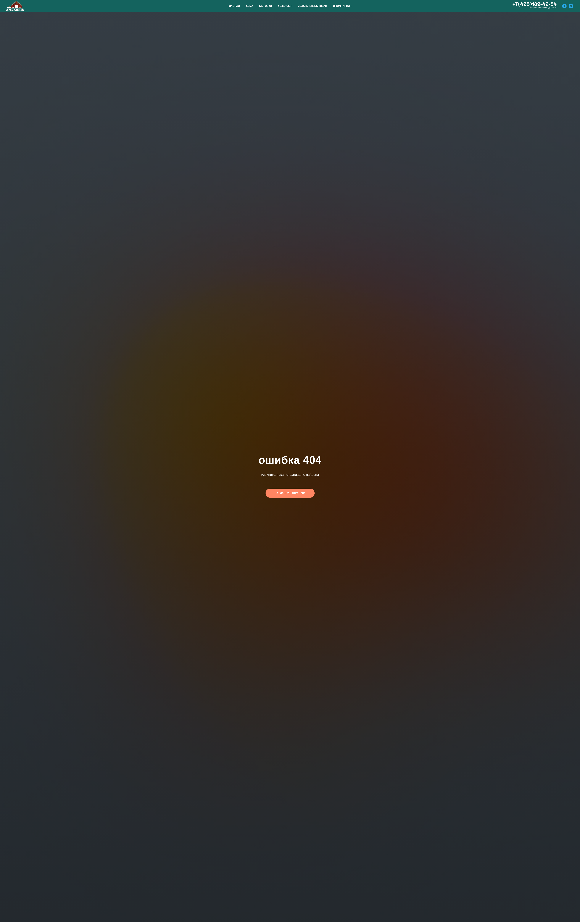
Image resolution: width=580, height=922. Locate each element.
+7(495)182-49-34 (534, 4)
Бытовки (265, 6)
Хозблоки (285, 6)
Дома (249, 6)
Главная (234, 6)
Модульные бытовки (312, 6)
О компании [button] (341, 6)
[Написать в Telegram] (564, 6)
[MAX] (571, 6)
